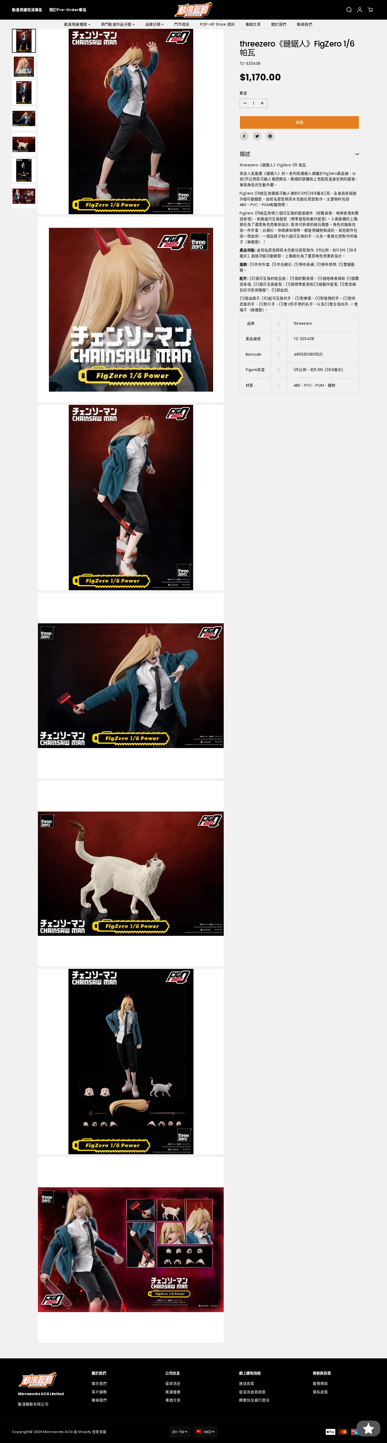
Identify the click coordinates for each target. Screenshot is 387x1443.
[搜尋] (349, 10)
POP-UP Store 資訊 (217, 24)
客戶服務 (99, 1392)
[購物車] (370, 10)
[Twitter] (257, 136)
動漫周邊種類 (76, 24)
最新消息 (173, 1383)
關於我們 (278, 24)
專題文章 (253, 24)
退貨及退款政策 (252, 1392)
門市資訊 (181, 24)
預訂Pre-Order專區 (67, 9)
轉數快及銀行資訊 (254, 1400)
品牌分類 (153, 24)
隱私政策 (320, 1392)
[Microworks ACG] (193, 10)
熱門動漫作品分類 (117, 24)
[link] (46, 1380)
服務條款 (320, 1383)
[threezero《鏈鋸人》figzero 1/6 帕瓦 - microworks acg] (131, 121)
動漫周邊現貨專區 (27, 9)
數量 (243, 93)
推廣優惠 (173, 1392)
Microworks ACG (58, 1431)
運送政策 (246, 1383)
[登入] (359, 10)
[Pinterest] (270, 136)
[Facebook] (244, 136)
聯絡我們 (304, 24)
